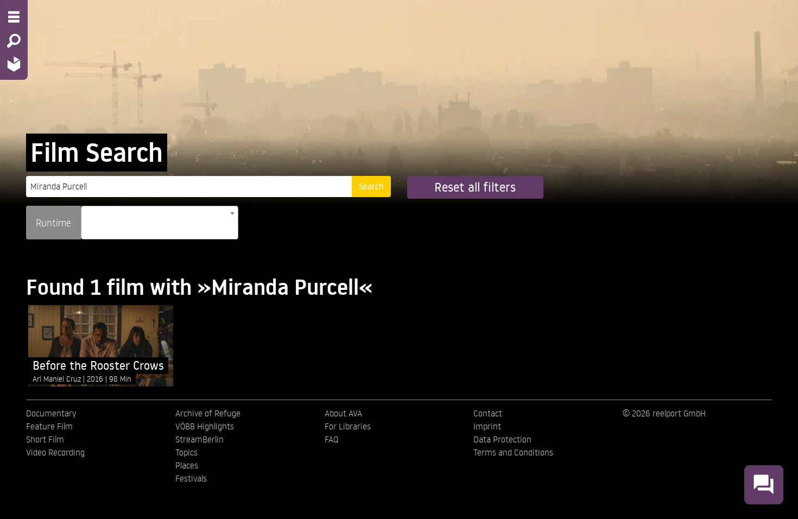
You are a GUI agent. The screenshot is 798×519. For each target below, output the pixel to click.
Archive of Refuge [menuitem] (207, 413)
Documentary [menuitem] (51, 413)
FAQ (331, 439)
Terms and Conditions (513, 452)
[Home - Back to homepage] (14, 64)
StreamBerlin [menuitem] (199, 439)
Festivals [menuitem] (191, 478)
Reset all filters (475, 187)
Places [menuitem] (186, 465)
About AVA (343, 413)
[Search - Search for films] (14, 41)
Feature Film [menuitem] (49, 426)
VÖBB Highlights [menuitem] (204, 426)
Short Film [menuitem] (45, 439)
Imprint (487, 426)
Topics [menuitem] (186, 452)
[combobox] (159, 222)
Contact (487, 413)
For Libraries (348, 426)
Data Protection (502, 439)
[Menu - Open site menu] (14, 17)
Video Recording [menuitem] (55, 452)
